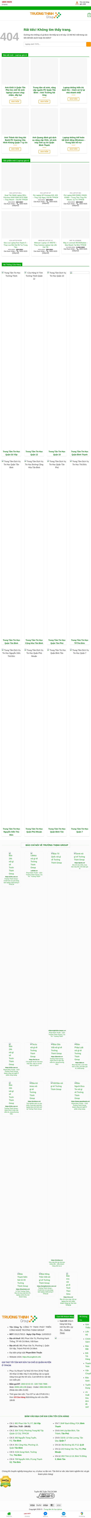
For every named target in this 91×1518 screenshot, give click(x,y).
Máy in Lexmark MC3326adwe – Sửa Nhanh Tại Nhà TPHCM (75, 244)
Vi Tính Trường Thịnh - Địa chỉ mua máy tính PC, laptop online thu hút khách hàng (23, 1294)
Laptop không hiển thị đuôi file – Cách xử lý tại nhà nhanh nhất (73, 90)
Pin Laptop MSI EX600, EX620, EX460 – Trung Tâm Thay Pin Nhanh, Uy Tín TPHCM (75, 197)
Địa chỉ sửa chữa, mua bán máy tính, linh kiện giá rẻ (79, 866)
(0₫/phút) (27, 1515)
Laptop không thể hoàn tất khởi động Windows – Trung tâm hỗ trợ (73, 140)
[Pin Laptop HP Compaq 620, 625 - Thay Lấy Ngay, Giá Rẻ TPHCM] (45, 177)
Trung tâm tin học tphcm (53, 1509)
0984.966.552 (45, 1387)
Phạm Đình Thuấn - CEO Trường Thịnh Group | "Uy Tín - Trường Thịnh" (34, 874)
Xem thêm (15, 101)
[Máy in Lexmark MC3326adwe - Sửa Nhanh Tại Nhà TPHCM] (75, 224)
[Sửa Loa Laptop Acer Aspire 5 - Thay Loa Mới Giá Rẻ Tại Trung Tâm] (15, 224)
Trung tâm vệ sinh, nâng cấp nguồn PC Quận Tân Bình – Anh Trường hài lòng (44, 91)
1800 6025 (7, 2)
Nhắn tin (45, 1516)
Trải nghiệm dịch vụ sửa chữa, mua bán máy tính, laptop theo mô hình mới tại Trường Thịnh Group (34, 1106)
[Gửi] (88, 44)
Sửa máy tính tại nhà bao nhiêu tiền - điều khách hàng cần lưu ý (57, 1264)
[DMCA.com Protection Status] (5, 1482)
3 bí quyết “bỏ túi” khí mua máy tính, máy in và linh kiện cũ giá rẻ (34, 1063)
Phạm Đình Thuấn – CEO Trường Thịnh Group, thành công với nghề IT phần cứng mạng (79, 1106)
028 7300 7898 (40, 1384)
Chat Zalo (63, 1516)
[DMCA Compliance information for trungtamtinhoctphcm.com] (45, 1496)
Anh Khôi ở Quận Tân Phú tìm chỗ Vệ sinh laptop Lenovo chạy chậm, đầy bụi (15, 91)
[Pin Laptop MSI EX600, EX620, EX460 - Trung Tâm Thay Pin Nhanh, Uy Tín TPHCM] (75, 177)
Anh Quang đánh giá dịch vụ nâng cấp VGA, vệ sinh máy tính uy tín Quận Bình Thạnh (44, 141)
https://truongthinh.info (31, 1357)
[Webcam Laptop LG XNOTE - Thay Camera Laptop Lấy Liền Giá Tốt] (45, 224)
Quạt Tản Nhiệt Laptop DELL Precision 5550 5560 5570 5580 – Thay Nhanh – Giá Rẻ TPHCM (15, 197)
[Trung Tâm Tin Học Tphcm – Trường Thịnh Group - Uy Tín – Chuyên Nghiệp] (45, 15)
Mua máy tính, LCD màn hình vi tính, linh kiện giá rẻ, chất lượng (79, 1066)
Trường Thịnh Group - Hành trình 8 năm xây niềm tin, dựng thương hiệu (57, 1061)
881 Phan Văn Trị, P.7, (28, 1423)
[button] (1, 15)
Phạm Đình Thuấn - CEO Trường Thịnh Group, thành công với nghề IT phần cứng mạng (11, 1072)
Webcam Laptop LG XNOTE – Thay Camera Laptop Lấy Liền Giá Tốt (45, 245)
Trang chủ (9, 1516)
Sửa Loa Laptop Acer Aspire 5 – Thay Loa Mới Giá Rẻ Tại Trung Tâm (15, 245)
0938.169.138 (20, 1387)
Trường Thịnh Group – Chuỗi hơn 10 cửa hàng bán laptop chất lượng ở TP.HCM (45, 1291)
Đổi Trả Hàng (87, 1356)
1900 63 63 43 (27, 1384)
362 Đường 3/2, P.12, (72, 1445)
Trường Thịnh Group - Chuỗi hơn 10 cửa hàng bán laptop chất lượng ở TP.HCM (11, 881)
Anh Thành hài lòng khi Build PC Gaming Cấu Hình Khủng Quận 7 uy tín (15, 140)
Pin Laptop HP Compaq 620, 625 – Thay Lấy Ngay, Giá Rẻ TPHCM (45, 196)
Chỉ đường (82, 1516)
